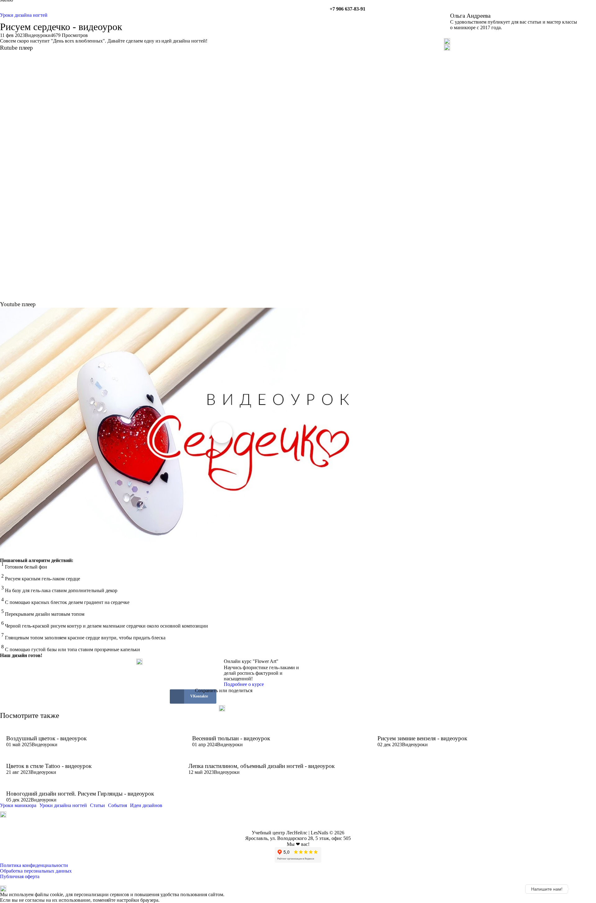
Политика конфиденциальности (34, 865)
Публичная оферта (19, 876)
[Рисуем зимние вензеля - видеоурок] (467, 732)
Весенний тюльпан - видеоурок (231, 738)
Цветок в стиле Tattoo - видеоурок (49, 766)
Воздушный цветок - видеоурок (46, 738)
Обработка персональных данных (36, 871)
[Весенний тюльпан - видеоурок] (275, 732)
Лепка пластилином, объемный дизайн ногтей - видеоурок (261, 766)
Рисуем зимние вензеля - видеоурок (422, 738)
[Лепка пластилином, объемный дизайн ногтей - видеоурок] (277, 760)
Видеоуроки (38, 35)
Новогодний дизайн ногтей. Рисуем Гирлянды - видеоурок (80, 793)
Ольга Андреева (470, 15)
